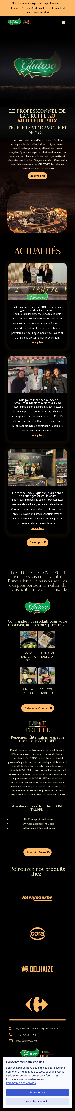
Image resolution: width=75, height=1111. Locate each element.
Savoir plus (36, 542)
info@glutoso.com (26, 1040)
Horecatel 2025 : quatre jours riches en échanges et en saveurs (37, 494)
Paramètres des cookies (21, 1082)
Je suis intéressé (36, 852)
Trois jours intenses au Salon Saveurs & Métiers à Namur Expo (37, 401)
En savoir (35, 175)
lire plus (37, 342)
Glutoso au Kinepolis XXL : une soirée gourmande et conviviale (38, 308)
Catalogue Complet (37, 708)
